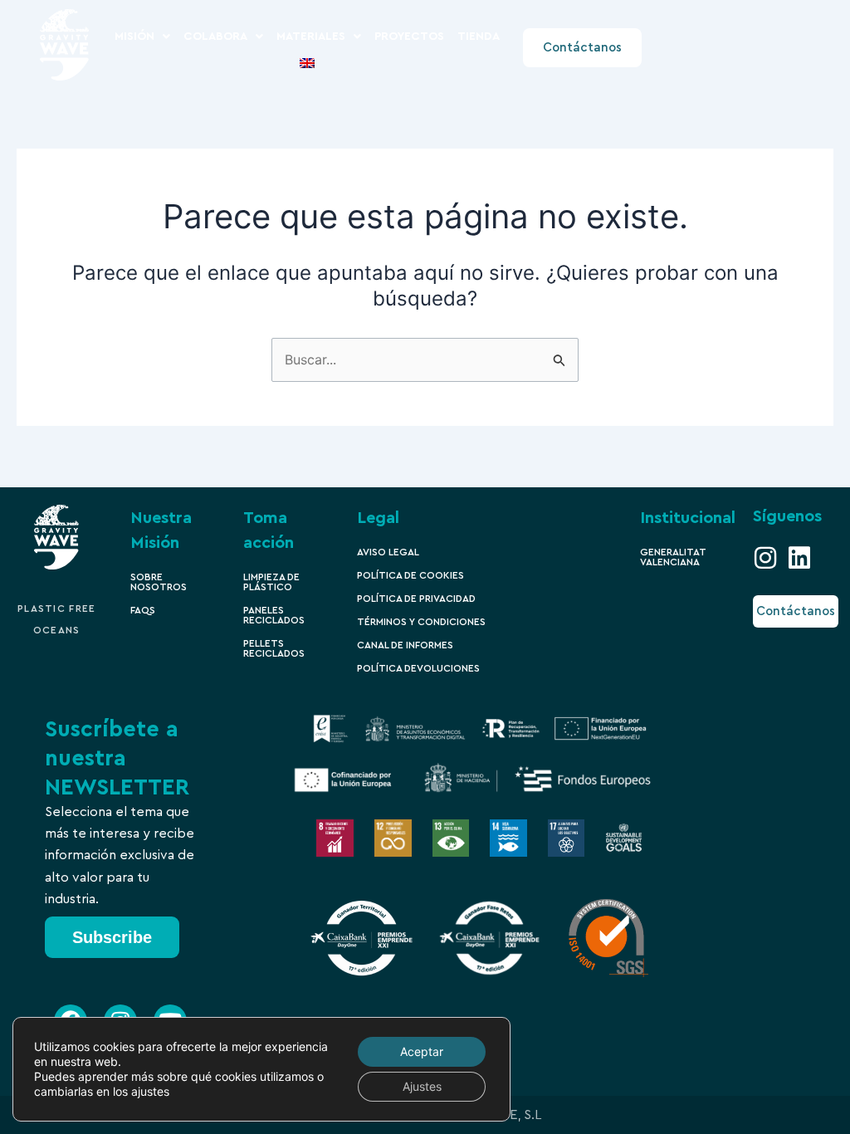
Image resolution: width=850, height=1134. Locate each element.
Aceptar (421, 1051)
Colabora (215, 36)
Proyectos (409, 36)
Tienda (478, 36)
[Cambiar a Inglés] (307, 63)
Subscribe (112, 937)
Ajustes (422, 1086)
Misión (134, 36)
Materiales (310, 36)
